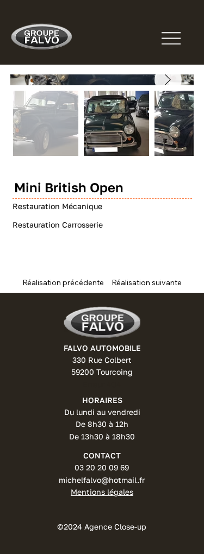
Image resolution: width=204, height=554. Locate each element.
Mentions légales (102, 491)
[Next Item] (168, 79)
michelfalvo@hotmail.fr (102, 479)
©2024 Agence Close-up (101, 526)
